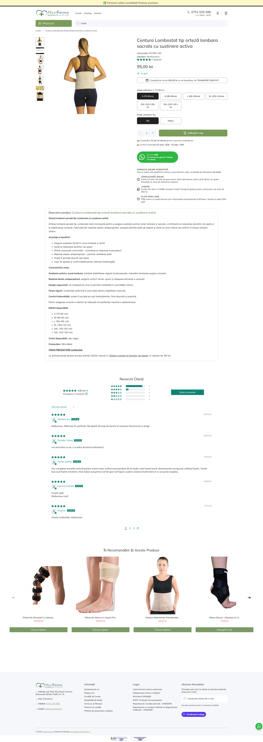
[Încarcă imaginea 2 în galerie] (40, 50)
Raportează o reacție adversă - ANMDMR (152, 703)
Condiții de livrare (92, 696)
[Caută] (77, 23)
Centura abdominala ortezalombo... (162, 617)
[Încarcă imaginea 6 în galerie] (40, 88)
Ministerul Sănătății (142, 696)
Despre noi (89, 693)
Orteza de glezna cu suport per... (100, 617)
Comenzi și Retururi (93, 703)
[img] (58, 414)
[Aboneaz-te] (224, 698)
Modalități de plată (93, 700)
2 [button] (130, 527)
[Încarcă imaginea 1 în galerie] (40, 41)
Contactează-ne (91, 689)
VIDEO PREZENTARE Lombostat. (66, 350)
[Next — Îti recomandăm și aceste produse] (249, 597)
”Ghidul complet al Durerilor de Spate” (128, 355)
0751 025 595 (201, 12)
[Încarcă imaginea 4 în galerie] (40, 69)
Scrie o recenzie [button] (187, 392)
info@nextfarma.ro (53, 709)
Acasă (38, 31)
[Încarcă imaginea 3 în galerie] (40, 59)
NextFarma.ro (48, 732)
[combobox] (151, 23)
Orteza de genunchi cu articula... (38, 617)
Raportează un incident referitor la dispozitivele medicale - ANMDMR (155, 708)
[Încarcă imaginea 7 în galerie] (40, 96)
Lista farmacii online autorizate (147, 689)
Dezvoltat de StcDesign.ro (80, 732)
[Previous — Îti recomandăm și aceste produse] (14, 597)
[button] (226, 13)
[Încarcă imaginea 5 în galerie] (40, 80)
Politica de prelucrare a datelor (98, 710)
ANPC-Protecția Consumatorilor (147, 700)
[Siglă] (53, 13)
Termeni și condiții (92, 707)
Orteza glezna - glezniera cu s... (224, 617)
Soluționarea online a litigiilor (146, 693)
